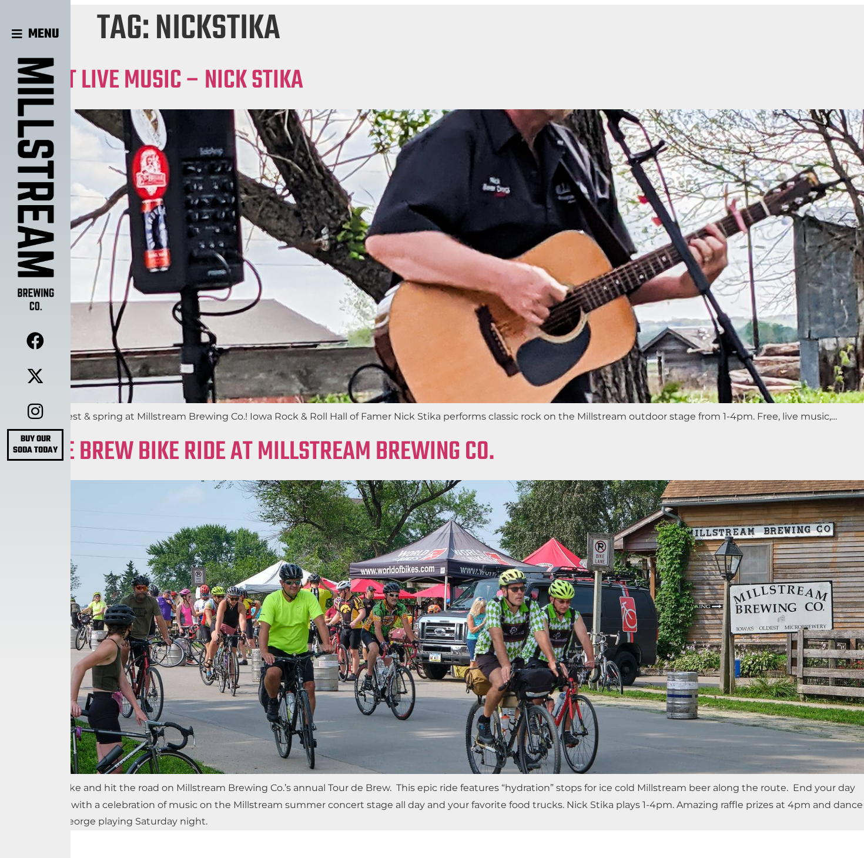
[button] (35, 34)
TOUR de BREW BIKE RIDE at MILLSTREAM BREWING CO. (247, 452)
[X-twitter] (35, 376)
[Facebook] (35, 340)
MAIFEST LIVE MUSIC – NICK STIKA (151, 81)
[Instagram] (35, 411)
